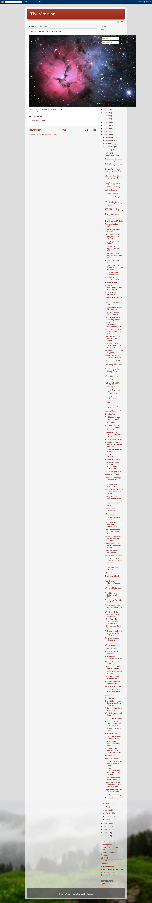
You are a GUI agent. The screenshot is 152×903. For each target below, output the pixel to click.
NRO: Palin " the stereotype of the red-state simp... (112, 621)
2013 (106, 122)
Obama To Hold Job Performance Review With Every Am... (113, 784)
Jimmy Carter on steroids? (111, 455)
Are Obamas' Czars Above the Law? (112, 418)
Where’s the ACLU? (112, 361)
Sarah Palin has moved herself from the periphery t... (113, 485)
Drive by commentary (113, 795)
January (108, 819)
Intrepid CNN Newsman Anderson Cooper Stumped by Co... (114, 525)
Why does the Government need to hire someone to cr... (113, 325)
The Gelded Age (111, 282)
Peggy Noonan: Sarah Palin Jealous (113, 308)
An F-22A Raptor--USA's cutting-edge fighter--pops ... (113, 427)
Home (63, 130)
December (109, 137)
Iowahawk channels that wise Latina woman (112, 338)
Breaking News (110, 414)
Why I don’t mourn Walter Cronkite (112, 314)
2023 (106, 91)
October (108, 144)
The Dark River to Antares (111, 652)
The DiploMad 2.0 (107, 872)
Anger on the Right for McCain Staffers (113, 791)
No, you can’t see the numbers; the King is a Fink (113, 248)
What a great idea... (112, 645)
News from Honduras (113, 687)
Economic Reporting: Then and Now (113, 479)
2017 (106, 109)
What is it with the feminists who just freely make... (112, 614)
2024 (106, 88)
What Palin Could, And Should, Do (113, 714)
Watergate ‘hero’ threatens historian (113, 498)
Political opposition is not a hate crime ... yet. (113, 531)
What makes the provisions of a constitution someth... (114, 750)
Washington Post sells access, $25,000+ (113, 779)
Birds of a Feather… (112, 755)
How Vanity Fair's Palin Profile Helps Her (113, 729)
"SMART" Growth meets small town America (112, 743)
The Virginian (42, 14)
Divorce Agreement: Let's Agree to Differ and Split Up (113, 171)
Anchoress (105, 855)
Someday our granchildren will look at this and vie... (113, 287)
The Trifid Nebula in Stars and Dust (45, 31)
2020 (106, 100)
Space (44, 112)
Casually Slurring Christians (111, 407)
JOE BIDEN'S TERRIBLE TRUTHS (113, 278)
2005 (106, 833)
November (109, 140)
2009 (106, 135)
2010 (106, 131)
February (109, 816)
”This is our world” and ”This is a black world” (113, 504)
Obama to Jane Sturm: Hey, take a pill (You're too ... (113, 178)
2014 (106, 119)
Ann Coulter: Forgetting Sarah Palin (114, 601)
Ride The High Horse (113, 471)
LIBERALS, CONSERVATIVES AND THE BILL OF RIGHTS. (113, 772)
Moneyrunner (108, 884)
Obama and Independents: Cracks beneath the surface (113, 517)
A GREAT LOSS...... (112, 648)
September (109, 147)
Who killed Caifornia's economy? (113, 589)
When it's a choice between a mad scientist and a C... (113, 378)
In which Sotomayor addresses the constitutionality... (112, 392)
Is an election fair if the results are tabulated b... (113, 255)
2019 (106, 103)
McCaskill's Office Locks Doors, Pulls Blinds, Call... (113, 345)
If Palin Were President (113, 556)
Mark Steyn (105, 861)
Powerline (104, 864)
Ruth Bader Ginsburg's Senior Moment (113, 365)
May (107, 807)
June (107, 804)
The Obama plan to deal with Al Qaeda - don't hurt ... (113, 444)
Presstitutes (109, 698)
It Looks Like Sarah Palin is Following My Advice (113, 434)
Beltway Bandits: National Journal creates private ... (112, 192)
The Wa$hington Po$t (113, 733)
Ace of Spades (106, 845)
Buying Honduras (111, 422)
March (108, 813)
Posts (106, 39)
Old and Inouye (110, 573)
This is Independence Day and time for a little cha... (113, 703)
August (108, 150)
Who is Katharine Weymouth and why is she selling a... (113, 723)
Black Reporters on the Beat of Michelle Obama (113, 763)
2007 (106, 826)
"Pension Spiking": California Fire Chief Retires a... (113, 204)
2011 (106, 128)
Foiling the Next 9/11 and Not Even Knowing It (112, 385)
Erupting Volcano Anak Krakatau (113, 450)
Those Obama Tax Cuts (114, 439)
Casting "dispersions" (113, 411)
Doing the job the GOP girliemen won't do (113, 677)
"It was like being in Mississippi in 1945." (113, 357)
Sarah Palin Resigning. (113, 718)
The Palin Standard (112, 759)
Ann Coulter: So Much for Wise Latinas (113, 737)
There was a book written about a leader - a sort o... (112, 216)
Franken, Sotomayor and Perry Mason (112, 319)
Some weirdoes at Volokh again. (112, 293)
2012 (106, 125)
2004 (106, 836)
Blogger (89, 894)
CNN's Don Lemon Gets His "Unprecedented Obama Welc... (112, 465)
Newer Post (35, 130)
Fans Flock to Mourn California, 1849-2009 (113, 595)
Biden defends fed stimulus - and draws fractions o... (113, 561)
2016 (106, 113)
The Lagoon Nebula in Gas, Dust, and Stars (113, 160)
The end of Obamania (113, 459)
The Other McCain (108, 875)
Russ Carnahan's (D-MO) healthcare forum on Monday (113, 185)
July (107, 153)
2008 (106, 823)
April (107, 810)
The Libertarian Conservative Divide (113, 657)
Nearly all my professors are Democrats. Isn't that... (112, 400)
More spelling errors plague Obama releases (112, 568)
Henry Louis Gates (112, 156)
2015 (106, 116)
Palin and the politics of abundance (113, 709)
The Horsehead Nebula (114, 221)
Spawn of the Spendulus (110, 510)
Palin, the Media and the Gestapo (112, 551)
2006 (106, 829)
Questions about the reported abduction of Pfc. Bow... (114, 236)
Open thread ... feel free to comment (112, 667)
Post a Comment (38, 120)
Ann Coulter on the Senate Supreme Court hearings (112, 371)
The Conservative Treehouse (112, 869)
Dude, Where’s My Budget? (112, 242)
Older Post (90, 130)
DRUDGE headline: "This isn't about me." (114, 210)
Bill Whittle (105, 858)
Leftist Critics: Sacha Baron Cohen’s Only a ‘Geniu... (113, 545)
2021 (106, 97)
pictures (38, 112)
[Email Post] (61, 109)
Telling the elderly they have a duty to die (113, 165)
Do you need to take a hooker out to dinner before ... (113, 607)
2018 (106, 106)
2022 (106, 94)
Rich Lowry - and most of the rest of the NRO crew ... (113, 633)
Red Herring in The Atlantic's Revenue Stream (113, 583)
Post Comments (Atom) (48, 135)
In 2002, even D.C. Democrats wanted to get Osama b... (114, 267)
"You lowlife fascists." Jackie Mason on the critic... (113, 332)
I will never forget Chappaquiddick (112, 273)
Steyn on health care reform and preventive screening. (114, 640)
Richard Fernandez (108, 866)
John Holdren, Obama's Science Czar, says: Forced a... (114, 491)
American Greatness (108, 852)
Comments (108, 43)
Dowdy (107, 695)
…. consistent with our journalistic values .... (113, 691)
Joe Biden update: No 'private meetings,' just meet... (113, 538)
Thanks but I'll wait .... (113, 475)
